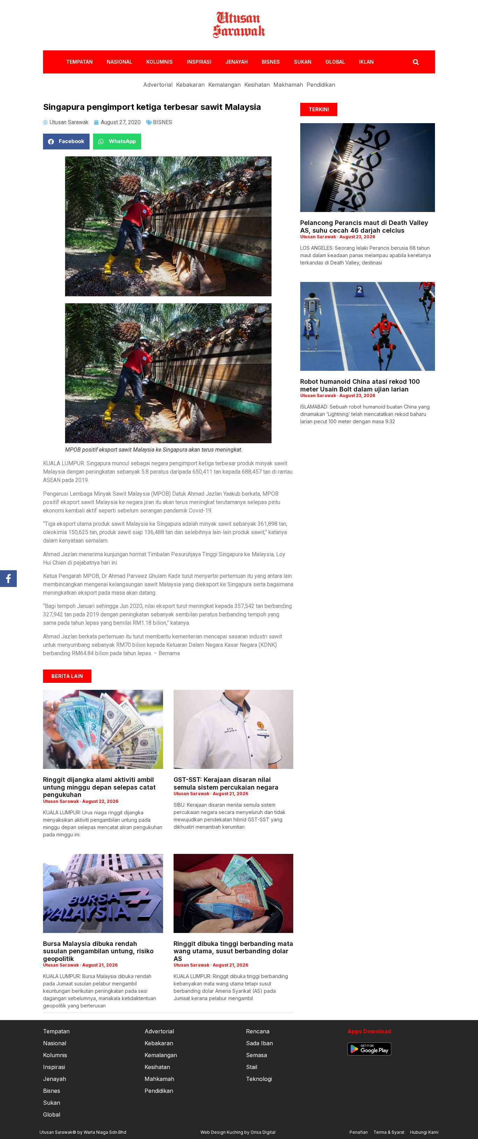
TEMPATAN (79, 62)
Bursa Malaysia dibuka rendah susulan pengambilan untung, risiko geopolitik (98, 951)
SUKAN (302, 62)
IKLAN (366, 62)
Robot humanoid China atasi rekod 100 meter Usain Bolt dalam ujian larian (360, 385)
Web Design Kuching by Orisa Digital (238, 1132)
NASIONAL (119, 62)
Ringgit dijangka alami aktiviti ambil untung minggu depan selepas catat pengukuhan (99, 787)
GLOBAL (335, 62)
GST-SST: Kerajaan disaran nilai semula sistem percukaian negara (226, 783)
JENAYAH (236, 62)
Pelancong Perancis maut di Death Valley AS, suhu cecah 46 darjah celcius (364, 226)
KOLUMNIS (159, 62)
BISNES (271, 62)
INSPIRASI (199, 62)
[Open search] (416, 62)
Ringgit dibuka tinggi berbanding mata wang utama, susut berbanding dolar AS (233, 951)
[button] (66, 141)
